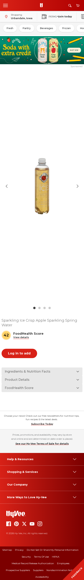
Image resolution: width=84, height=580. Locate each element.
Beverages (46, 28)
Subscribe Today (42, 424)
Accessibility (42, 576)
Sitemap (7, 549)
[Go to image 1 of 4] (34, 308)
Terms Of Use (41, 556)
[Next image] (77, 186)
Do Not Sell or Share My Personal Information (53, 549)
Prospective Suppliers (18, 570)
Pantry (27, 28)
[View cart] (78, 5)
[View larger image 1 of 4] (42, 186)
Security (26, 556)
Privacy (19, 549)
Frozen (66, 28)
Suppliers (38, 570)
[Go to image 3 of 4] (44, 308)
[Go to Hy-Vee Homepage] (42, 5)
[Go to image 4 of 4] (49, 308)
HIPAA (55, 556)
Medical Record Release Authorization (33, 563)
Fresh (10, 28)
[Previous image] (6, 186)
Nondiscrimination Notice (60, 570)
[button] (21, 337)
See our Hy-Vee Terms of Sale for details (42, 443)
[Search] (70, 5)
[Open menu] (5, 5)
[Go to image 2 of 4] (39, 308)
